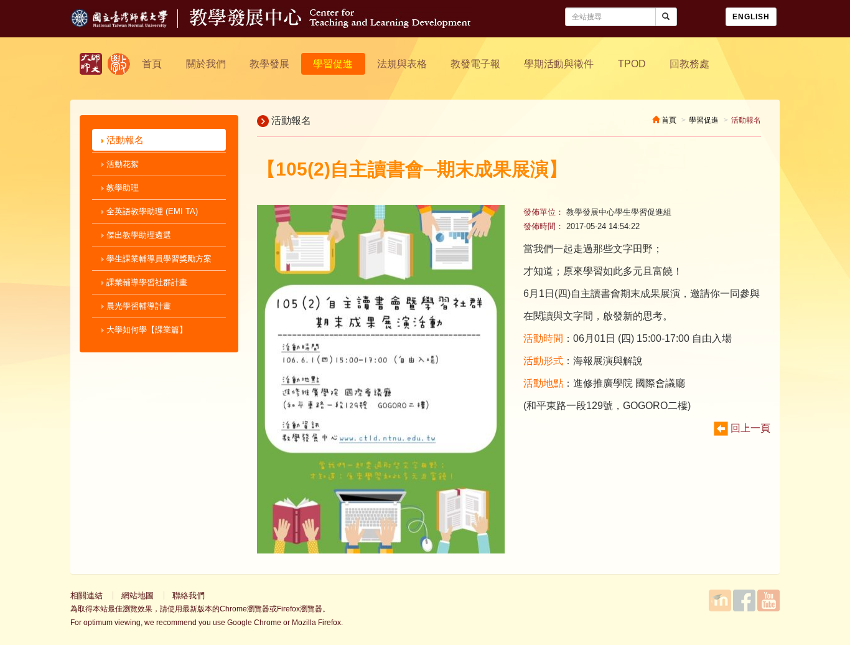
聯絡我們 (188, 595)
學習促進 (333, 64)
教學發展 (269, 64)
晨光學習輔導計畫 (137, 306)
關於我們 (206, 64)
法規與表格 (402, 64)
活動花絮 (121, 164)
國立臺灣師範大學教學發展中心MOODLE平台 (720, 600)
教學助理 (121, 187)
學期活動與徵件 (559, 64)
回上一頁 (749, 428)
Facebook (744, 600)
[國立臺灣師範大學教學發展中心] (119, 64)
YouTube (768, 600)
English (751, 16)
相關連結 (86, 595)
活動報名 (124, 139)
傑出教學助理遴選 (137, 235)
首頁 (152, 64)
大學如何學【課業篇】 (145, 329)
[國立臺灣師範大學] (130, 24)
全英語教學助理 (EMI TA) (151, 211)
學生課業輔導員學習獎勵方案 (158, 258)
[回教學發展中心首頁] (330, 24)
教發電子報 (475, 64)
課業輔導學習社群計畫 (145, 282)
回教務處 (689, 64)
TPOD (632, 64)
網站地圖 (137, 595)
